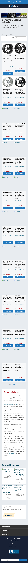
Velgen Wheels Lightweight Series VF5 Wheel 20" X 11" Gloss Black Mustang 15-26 (20, 92)
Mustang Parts (13, 9)
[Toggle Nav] (2, 6)
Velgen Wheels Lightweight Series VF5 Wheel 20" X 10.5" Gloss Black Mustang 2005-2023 (20, 264)
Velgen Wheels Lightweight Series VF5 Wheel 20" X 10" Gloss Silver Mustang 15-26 (20, 195)
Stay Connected (6, 526)
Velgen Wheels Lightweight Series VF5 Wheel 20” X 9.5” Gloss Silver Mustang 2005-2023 (7, 92)
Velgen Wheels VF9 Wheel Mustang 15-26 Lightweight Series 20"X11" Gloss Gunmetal (20, 161)
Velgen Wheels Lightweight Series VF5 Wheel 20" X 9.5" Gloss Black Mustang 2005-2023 (7, 298)
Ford (7, 9)
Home (3, 9)
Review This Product (19, 64)
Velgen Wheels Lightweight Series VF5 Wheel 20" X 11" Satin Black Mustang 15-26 (19, 367)
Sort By (12, 37)
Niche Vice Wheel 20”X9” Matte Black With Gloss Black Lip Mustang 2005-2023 (19, 229)
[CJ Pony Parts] (13, 6)
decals (17, 404)
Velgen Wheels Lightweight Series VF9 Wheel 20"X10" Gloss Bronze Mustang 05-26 (8, 161)
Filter (5, 39)
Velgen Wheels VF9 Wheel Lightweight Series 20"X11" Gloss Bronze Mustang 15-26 (8, 194)
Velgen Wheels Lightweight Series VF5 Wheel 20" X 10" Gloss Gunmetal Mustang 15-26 (7, 367)
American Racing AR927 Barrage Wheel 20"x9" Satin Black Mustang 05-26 (20, 58)
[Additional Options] (9, 517)
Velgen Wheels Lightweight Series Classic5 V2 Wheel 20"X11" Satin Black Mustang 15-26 (7, 126)
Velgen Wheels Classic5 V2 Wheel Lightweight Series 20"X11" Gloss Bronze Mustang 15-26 (8, 229)
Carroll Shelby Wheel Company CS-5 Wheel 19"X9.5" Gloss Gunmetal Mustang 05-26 (8, 58)
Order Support (5, 530)
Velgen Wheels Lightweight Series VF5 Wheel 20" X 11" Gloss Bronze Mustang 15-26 (8, 333)
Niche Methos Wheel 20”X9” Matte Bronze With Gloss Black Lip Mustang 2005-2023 (20, 126)
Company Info (5, 534)
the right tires (12, 453)
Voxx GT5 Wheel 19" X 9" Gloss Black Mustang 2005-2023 (8, 263)
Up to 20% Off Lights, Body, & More (14, 2)
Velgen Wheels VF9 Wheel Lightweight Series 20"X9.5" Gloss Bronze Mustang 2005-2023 (20, 333)
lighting (11, 404)
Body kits (6, 404)
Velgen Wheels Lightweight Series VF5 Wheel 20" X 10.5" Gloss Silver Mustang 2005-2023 (20, 298)
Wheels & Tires (20, 9)
